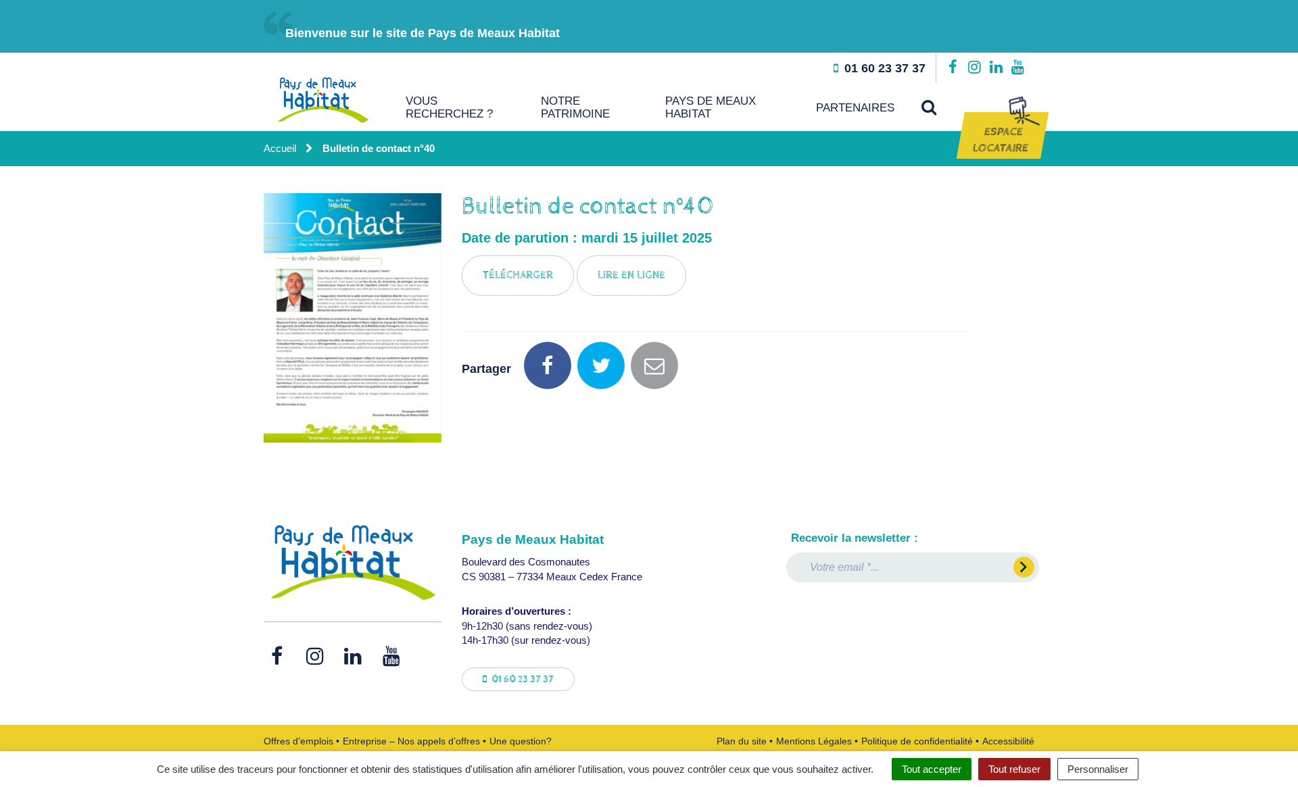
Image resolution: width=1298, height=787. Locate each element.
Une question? (520, 741)
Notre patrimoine (575, 108)
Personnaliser (1097, 769)
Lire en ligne (631, 275)
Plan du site (742, 741)
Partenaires (855, 107)
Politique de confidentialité (917, 741)
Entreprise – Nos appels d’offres (411, 741)
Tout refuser (1014, 769)
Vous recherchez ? (449, 108)
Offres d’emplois (298, 741)
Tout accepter (931, 769)
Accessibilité (1008, 741)
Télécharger (518, 275)
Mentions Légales (814, 741)
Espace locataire (1000, 140)
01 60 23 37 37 (521, 679)
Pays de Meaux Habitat (710, 108)
